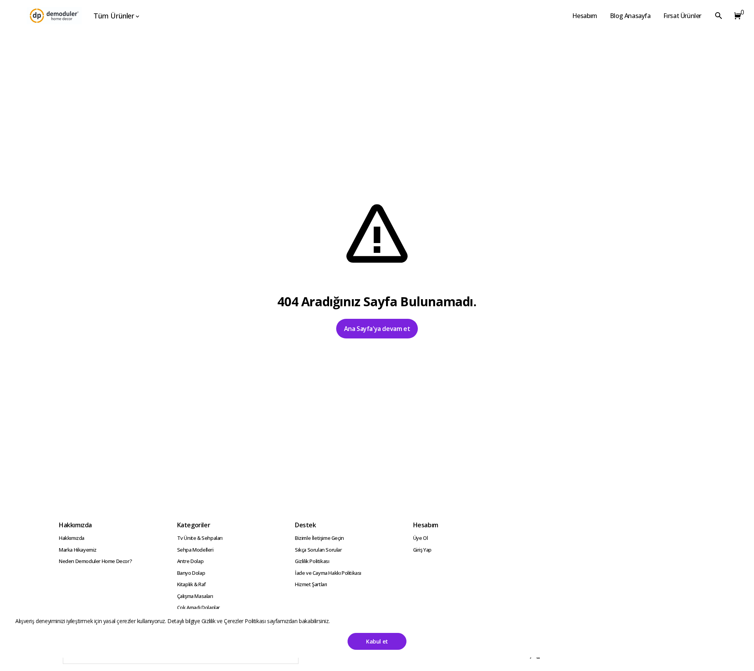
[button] (736, 16)
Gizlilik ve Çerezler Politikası (234, 621)
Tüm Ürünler (113, 15)
